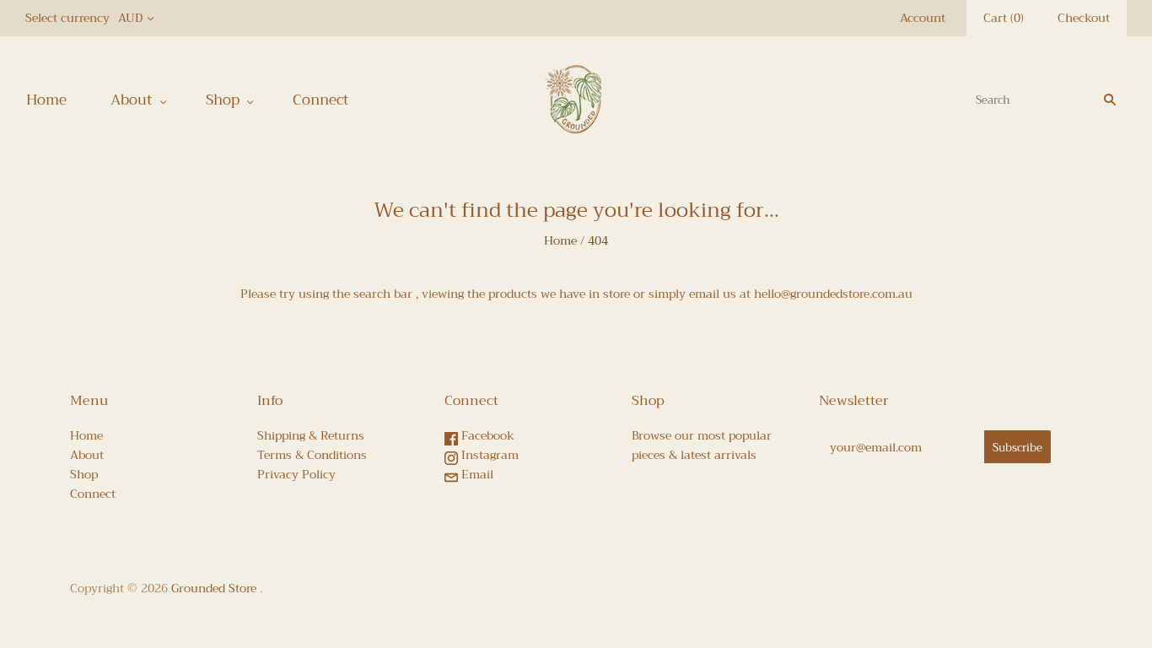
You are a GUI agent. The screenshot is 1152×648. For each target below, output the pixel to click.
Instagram (488, 455)
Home (46, 100)
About (131, 100)
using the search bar (355, 294)
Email (475, 474)
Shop (223, 100)
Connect (321, 100)
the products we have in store (548, 294)
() (1003, 18)
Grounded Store (213, 588)
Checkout (1084, 18)
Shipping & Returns (310, 435)
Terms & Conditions (312, 455)
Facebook (486, 435)
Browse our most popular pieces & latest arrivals (702, 445)
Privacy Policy (296, 474)
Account (922, 18)
